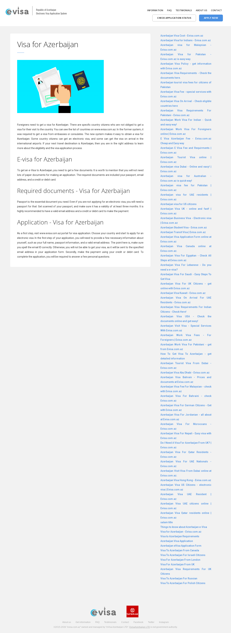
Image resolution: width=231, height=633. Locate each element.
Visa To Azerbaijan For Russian (178, 578)
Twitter (151, 622)
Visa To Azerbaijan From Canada (179, 550)
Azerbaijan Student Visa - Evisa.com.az (183, 227)
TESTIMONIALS (184, 10)
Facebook (138, 622)
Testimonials (110, 622)
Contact (125, 622)
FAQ (169, 10)
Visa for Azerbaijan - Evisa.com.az (180, 531)
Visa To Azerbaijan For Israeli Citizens (182, 555)
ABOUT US (201, 10)
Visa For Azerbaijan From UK (177, 564)
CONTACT (216, 10)
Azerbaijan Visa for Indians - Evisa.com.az (185, 40)
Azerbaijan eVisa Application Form (180, 545)
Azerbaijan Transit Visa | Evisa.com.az (183, 232)
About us (66, 622)
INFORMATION (155, 10)
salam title (166, 522)
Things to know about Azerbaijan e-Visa (183, 527)
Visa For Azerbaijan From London (180, 559)
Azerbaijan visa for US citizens (178, 204)
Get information (83, 622)
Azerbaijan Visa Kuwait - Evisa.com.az (183, 293)
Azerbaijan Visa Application (176, 541)
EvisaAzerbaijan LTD (139, 627)
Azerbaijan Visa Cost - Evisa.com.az (181, 35)
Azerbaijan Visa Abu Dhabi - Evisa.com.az (185, 372)
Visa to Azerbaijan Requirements (179, 536)
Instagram (164, 622)
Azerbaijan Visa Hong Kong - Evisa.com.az (185, 480)
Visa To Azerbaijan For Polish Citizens (182, 583)
